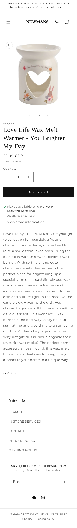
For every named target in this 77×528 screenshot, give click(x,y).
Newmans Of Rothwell (35, 513)
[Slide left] (29, 116)
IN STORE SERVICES (25, 421)
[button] (8, 21)
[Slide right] (48, 116)
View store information (25, 222)
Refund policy (46, 518)
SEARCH (15, 412)
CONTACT (16, 431)
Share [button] (12, 373)
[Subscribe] (63, 482)
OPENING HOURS (23, 450)
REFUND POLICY (22, 441)
